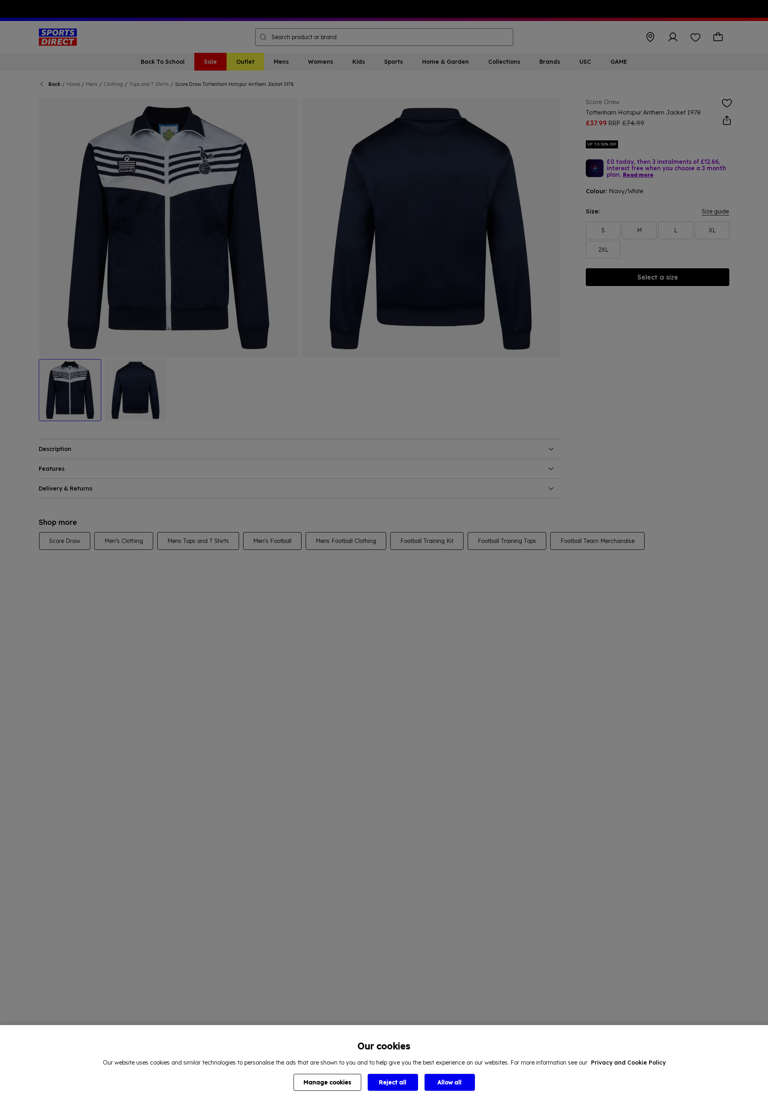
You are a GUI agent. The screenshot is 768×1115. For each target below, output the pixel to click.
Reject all (392, 1082)
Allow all (449, 1082)
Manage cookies (327, 1082)
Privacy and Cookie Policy (628, 1062)
